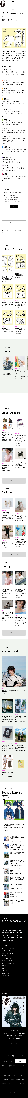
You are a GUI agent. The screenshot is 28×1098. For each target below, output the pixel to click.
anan (5, 1075)
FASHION (4, 931)
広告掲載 (14, 1092)
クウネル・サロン (17, 1083)
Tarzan (23, 1079)
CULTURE (19, 933)
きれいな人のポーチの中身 (7, 953)
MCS (14, 1087)
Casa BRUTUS (6, 1079)
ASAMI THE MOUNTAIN (7, 958)
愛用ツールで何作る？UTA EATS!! (9, 968)
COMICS (4, 938)
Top (2, 9)
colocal (4, 1083)
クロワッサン (21, 1075)
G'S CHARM (5, 933)
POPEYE (14, 1075)
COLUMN (11, 938)
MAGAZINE (11, 940)
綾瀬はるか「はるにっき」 (7, 960)
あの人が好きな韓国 (6, 975)
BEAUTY (12, 933)
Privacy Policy (20, 1092)
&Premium (18, 1079)
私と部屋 (4, 955)
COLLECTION (17, 931)
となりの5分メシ (5, 965)
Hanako (12, 1079)
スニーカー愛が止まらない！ (8, 948)
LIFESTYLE (13, 935)
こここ (24, 1083)
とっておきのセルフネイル (7, 950)
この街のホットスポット (7, 973)
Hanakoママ (9, 1083)
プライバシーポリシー (17, 1065)
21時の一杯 (4, 970)
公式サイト (14, 206)
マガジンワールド (8, 1092)
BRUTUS (9, 1075)
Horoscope (7, 9)
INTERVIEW (5, 935)
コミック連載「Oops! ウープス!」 (9, 963)
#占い (3, 232)
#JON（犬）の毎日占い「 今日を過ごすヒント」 (12, 230)
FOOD (19, 935)
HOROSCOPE (19, 938)
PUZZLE (4, 940)
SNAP (10, 931)
